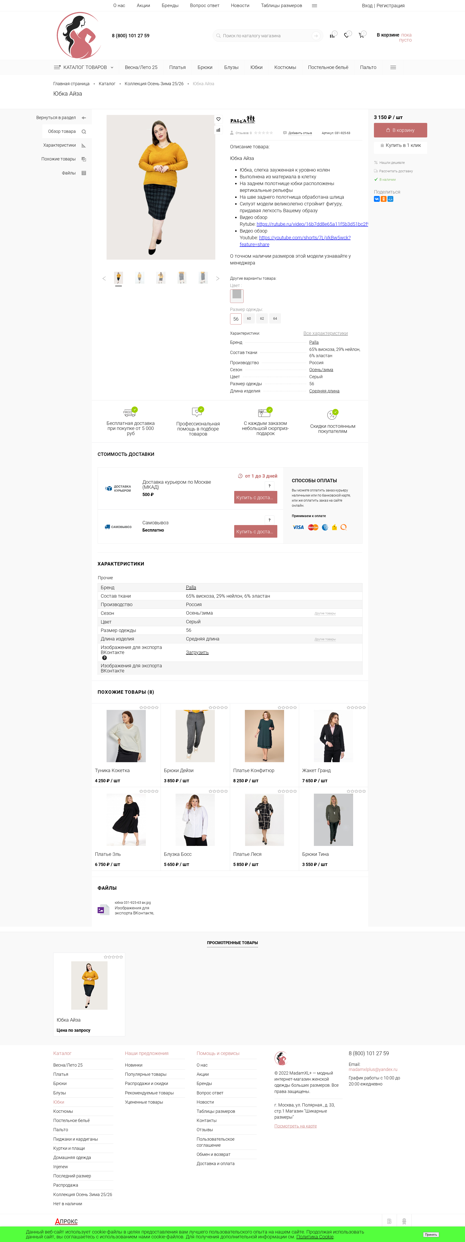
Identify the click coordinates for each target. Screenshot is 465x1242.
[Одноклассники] (384, 199)
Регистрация (391, 5)
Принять (431, 1234)
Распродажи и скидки (146, 1083)
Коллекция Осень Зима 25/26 (82, 1194)
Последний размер (72, 1175)
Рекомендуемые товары (149, 1092)
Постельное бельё (71, 1120)
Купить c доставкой (256, 497)
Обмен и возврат (214, 1154)
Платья (60, 1074)
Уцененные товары (144, 1102)
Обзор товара (62, 131)
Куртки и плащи (69, 1148)
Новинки (133, 1065)
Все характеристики (325, 333)
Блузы (59, 1092)
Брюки (60, 1083)
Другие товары (325, 613)
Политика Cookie (314, 1237)
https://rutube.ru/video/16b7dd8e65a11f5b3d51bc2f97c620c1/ (323, 224)
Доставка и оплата (216, 1163)
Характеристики (59, 145)
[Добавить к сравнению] (218, 130)
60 (249, 318)
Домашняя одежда (72, 1157)
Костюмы (63, 1111)
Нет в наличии (67, 1203)
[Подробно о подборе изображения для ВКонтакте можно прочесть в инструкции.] (104, 657)
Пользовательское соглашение (215, 1142)
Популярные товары (146, 1074)
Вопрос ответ (204, 5)
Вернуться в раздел (56, 117)
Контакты (207, 1120)
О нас (119, 5)
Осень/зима (321, 369)
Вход (367, 5)
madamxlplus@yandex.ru (373, 1069)
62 (262, 318)
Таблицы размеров (281, 5)
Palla (314, 342)
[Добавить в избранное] (218, 119)
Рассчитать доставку (396, 171)
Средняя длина (324, 390)
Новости (240, 5)
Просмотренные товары (232, 943)
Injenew (60, 1166)
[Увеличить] (161, 187)
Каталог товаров (85, 67)
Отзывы (205, 1129)
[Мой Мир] (390, 199)
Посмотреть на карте (295, 1126)
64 (275, 318)
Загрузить (197, 652)
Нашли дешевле (392, 163)
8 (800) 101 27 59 (130, 35)
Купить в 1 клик (403, 145)
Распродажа (65, 1185)
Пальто (60, 1129)
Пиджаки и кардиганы (75, 1139)
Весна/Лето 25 (68, 1065)
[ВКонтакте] (377, 199)
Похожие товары (58, 158)
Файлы (69, 172)
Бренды (170, 5)
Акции (143, 5)
